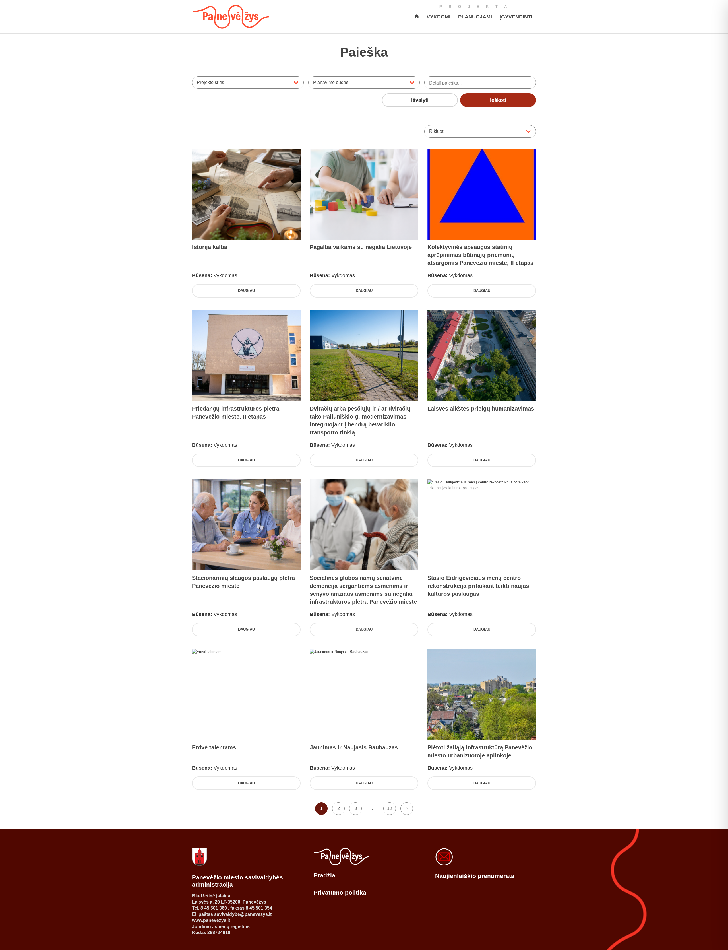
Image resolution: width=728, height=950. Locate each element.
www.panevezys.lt (211, 920)
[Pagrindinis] (417, 16)
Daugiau (246, 290)
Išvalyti (420, 100)
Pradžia (324, 875)
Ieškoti (498, 100)
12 (389, 808)
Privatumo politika (340, 892)
